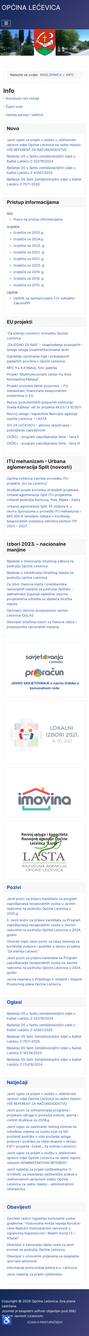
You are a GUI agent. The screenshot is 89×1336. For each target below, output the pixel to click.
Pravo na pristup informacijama (38, 219)
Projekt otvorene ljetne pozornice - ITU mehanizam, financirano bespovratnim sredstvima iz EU (37, 391)
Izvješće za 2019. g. (28, 272)
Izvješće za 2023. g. (29, 246)
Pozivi (14, 887)
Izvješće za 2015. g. (28, 285)
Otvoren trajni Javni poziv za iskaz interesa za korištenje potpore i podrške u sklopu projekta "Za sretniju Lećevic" (43, 946)
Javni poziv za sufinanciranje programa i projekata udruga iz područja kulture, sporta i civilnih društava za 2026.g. (42, 1115)
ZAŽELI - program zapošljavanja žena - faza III (43, 443)
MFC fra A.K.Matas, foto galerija (32, 368)
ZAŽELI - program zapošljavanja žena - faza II (43, 437)
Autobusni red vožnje (22, 98)
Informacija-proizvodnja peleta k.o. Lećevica (42, 1268)
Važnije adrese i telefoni (24, 115)
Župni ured (14, 107)
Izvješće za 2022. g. (29, 252)
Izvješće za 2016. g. (28, 278)
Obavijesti (19, 1207)
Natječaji (17, 1082)
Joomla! (8, 1311)
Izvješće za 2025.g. (28, 232)
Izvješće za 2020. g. (29, 265)
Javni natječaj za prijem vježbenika (34, 1274)
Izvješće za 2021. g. (28, 259)
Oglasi (14, 1002)
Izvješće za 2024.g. (28, 239)
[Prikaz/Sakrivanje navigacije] (6, 23)
